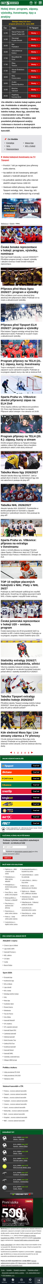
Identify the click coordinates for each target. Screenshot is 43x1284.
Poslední (32, 752)
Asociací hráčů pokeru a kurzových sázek (26, 1240)
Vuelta (6, 962)
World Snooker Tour (10, 1040)
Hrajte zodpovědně (6, 1245)
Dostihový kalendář (10, 1047)
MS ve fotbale (8, 984)
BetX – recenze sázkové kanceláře (14, 1114)
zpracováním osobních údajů (23, 851)
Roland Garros (8, 1007)
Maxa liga (29, 143)
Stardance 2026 (9, 1079)
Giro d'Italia (7, 1017)
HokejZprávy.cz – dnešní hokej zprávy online (11, 887)
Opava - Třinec (17, 1153)
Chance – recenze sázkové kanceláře (15, 1104)
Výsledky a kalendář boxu (12, 1057)
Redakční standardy (20, 1270)
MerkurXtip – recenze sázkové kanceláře (16, 1111)
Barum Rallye (8, 965)
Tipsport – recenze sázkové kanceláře (15, 1094)
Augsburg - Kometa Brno (20, 1174)
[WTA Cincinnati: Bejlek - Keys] (7, 1166)
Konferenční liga (9, 980)
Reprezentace (12, 149)
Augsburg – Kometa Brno (20, 1181)
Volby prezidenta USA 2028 (12, 1075)
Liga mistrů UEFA (9, 949)
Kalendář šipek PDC (10, 1030)
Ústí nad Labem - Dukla (20, 1160)
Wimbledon (7, 1010)
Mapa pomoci (22, 1263)
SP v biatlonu (8, 1023)
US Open (7, 958)
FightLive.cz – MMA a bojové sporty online (11, 871)
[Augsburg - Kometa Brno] (7, 1173)
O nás (3, 1270)
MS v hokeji (30, 146)
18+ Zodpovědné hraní (33, 1273)
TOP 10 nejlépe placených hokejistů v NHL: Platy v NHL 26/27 (19, 585)
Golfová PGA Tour (9, 1043)
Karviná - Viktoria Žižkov (20, 1146)
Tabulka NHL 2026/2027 (16, 505)
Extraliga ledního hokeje (11, 994)
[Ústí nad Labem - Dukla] (7, 1159)
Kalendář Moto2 (9, 1050)
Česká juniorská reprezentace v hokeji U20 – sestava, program (20, 624)
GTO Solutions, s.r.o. (8, 1275)
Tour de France (8, 1014)
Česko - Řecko (17, 1189)
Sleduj (33, 33)
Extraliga (10, 143)
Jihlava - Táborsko (18, 1139)
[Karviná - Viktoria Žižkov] (7, 1145)
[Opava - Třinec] (7, 1152)
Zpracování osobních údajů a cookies (13, 1273)
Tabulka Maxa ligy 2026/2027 (19, 472)
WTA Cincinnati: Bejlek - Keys (22, 1167)
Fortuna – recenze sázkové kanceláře (15, 1091)
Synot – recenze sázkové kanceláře (14, 1107)
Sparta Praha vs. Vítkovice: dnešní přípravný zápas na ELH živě (18, 400)
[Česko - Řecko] (7, 1187)
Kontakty (9, 1270)
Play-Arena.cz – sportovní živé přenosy (10, 906)
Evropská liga (8, 977)
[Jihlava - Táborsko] (7, 1138)
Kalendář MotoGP (9, 1020)
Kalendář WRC (8, 1053)
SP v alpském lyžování (11, 1027)
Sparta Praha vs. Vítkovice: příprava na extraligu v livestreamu (18, 543)
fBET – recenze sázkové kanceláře (14, 1121)
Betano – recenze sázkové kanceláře (15, 1097)
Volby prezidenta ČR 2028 (12, 1072)
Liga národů (7, 987)
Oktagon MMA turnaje (10, 1060)
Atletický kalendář (9, 1037)
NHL (8, 146)
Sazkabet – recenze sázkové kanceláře (16, 1101)
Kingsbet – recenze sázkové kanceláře (15, 1117)
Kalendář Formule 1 (10, 952)
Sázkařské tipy (8, 1132)
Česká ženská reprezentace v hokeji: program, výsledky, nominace (19, 250)
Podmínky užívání (33, 1270)
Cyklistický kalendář (10, 1033)
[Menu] (40, 3)
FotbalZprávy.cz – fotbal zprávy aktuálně (10, 879)
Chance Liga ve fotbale (11, 945)
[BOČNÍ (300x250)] (16, 1225)
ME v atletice (8, 955)
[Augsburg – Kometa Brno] (7, 1180)
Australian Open (9, 1004)
